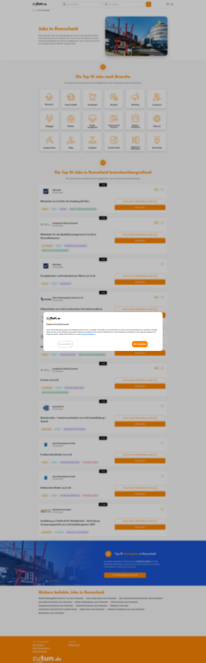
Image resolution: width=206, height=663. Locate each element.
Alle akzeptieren (139, 344)
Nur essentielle (65, 344)
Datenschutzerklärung (88, 334)
